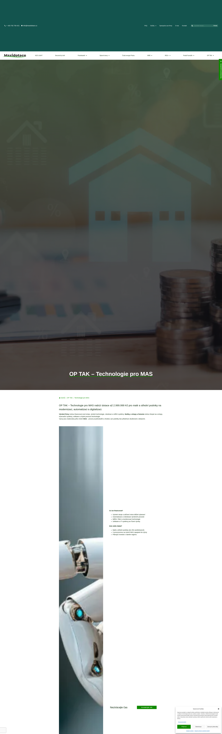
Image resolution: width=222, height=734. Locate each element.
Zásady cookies (190, 730)
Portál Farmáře (187, 55)
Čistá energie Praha (128, 55)
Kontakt (184, 25)
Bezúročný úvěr (60, 55)
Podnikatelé (81, 55)
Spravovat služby (182, 722)
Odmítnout (198, 726)
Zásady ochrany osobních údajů (202, 730)
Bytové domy (104, 55)
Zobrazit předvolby (212, 726)
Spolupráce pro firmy (165, 25)
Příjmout (184, 726)
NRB (148, 55)
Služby (152, 25)
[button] (218, 709)
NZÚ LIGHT (38, 55)
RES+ (167, 55)
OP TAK (209, 55)
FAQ (145, 25)
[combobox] (202, 26)
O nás (177, 25)
